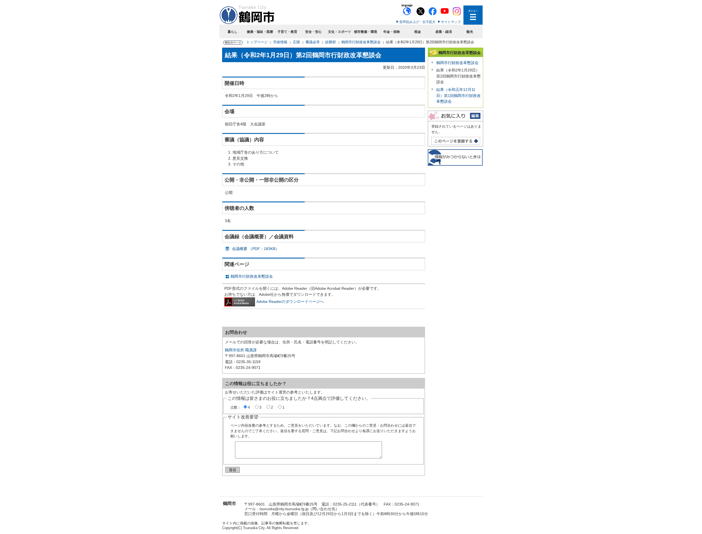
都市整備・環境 (365, 32)
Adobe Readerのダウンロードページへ (290, 301)
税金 (417, 32)
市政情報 (280, 42)
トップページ (257, 42)
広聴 (296, 42)
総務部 (330, 42)
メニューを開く (473, 15)
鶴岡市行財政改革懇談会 (361, 42)
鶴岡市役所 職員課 (241, 350)
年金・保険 (391, 32)
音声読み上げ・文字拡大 (417, 22)
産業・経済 (443, 32)
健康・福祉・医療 (260, 32)
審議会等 (312, 42)
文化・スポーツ (339, 32)
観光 (469, 32)
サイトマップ (451, 22)
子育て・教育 (287, 32)
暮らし (232, 32)
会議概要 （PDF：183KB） (255, 248)
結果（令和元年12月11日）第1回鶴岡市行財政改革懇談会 (458, 95)
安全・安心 (313, 32)
